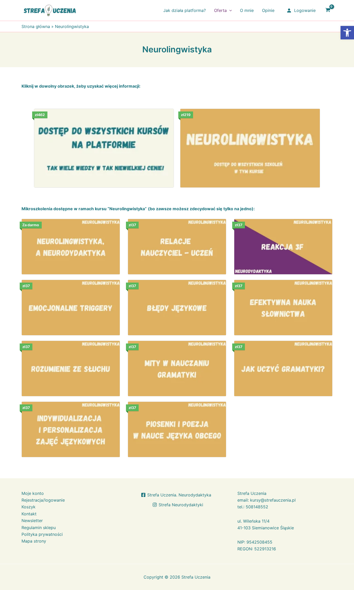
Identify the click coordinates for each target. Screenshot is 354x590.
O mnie (247, 10)
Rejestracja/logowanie (43, 500)
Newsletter (32, 520)
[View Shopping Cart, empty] (327, 10)
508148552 (257, 506)
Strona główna (36, 26)
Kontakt (29, 513)
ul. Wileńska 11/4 (253, 521)
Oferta (220, 10)
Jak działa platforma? (184, 10)
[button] (229, 10)
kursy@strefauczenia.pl (273, 500)
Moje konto (33, 493)
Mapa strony (34, 541)
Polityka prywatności (42, 534)
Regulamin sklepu (39, 527)
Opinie (268, 10)
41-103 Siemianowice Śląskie (265, 527)
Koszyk (29, 506)
